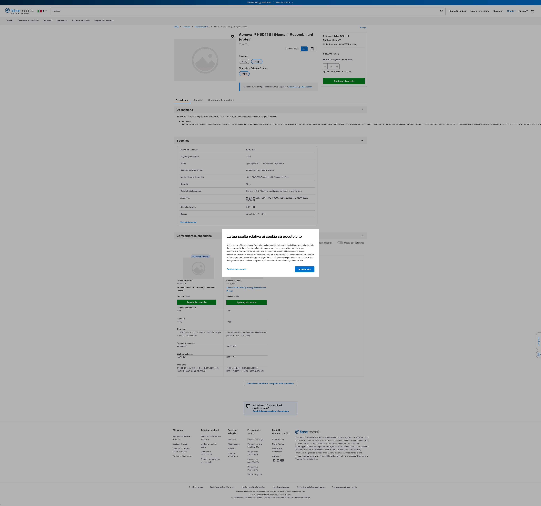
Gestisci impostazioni (236, 269)
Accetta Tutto (305, 269)
